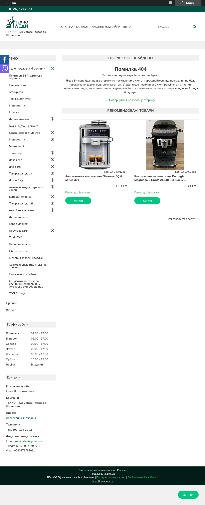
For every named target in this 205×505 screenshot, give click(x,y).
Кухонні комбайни (105, 26)
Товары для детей (21, 203)
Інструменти (17, 105)
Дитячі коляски (18, 217)
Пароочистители (20, 244)
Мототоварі (16, 146)
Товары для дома (20, 173)
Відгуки (11, 310)
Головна (66, 26)
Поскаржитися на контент (111, 477)
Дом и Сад (16, 180)
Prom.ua (121, 470)
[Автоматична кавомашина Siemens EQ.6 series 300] (96, 145)
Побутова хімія (18, 230)
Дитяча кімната (19, 119)
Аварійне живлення (21, 210)
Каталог (82, 26)
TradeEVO (15, 237)
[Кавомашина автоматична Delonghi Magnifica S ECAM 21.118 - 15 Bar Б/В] (165, 145)
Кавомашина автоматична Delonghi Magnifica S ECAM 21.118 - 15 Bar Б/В (160, 178)
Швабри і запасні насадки (26, 257)
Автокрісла (16, 92)
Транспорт (16, 153)
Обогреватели (18, 251)
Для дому (15, 166)
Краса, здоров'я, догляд (24, 132)
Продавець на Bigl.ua (102, 473)
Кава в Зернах (18, 223)
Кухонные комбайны (22, 274)
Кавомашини (17, 85)
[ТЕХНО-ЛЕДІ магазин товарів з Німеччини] (17, 22)
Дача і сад (15, 159)
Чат (191, 494)
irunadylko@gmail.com (29, 441)
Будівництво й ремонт (23, 125)
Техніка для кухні (20, 98)
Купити (78, 200)
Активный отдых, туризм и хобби (26, 188)
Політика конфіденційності (143, 477)
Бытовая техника (20, 196)
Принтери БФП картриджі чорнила (25, 77)
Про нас (11, 303)
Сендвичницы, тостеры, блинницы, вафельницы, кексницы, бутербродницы (26, 283)
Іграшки (14, 112)
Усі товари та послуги (182, 218)
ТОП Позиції (17, 293)
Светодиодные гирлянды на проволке (27, 266)
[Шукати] (194, 26)
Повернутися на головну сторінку (132, 100)
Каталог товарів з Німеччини (25, 68)
